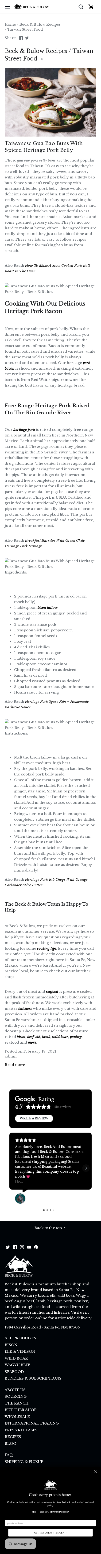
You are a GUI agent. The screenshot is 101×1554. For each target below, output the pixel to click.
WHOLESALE (17, 1416)
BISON (11, 1345)
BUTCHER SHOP (20, 1410)
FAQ (9, 1455)
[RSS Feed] (41, 58)
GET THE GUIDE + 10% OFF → (50, 1532)
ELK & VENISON (20, 1351)
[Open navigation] (7, 6)
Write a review (34, 1118)
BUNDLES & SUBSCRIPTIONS (33, 1378)
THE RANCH (16, 1403)
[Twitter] (8, 1246)
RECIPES (13, 1436)
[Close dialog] (96, 1471)
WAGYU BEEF (17, 1365)
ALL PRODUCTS (20, 1338)
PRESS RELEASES (21, 1430)
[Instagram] (22, 1246)
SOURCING (16, 1396)
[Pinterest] (36, 1246)
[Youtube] (29, 1246)
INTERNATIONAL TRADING (32, 1423)
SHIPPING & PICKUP (24, 1461)
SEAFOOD (14, 1371)
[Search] (81, 6)
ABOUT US (15, 1390)
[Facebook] (15, 1246)
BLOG (10, 1443)
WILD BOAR (16, 1358)
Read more (15, 1064)
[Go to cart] (91, 6)
